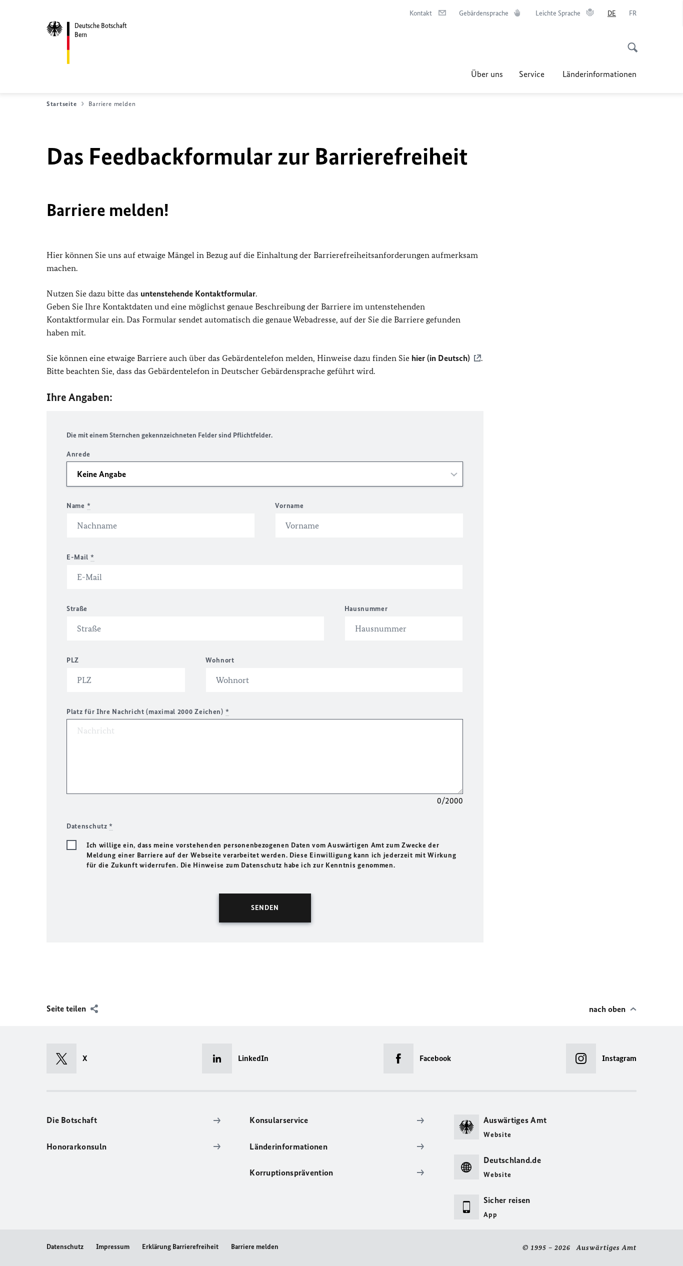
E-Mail (80, 557)
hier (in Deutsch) (441, 358)
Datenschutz (65, 1246)
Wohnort (220, 660)
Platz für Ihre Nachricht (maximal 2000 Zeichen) (147, 712)
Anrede (78, 454)
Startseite (61, 104)
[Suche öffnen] (629, 42)
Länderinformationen (599, 74)
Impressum (113, 1246)
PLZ (72, 660)
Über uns (487, 74)
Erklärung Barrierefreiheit (180, 1246)
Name (78, 506)
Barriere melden (254, 1246)
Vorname (289, 506)
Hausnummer (366, 608)
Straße (77, 608)
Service (532, 74)
